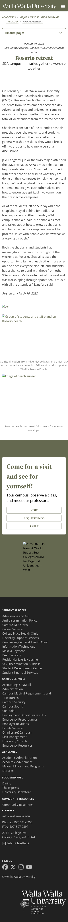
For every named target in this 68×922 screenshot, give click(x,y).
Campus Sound (12, 706)
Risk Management (14, 737)
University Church (14, 741)
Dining (6, 783)
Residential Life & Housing (20, 660)
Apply (34, 526)
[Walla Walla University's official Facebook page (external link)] (6, 867)
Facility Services (13, 728)
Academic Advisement (17, 762)
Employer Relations (15, 724)
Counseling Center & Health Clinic (25, 642)
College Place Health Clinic (20, 633)
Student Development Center (22, 668)
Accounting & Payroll (16, 685)
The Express (10, 788)
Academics (9, 17)
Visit (34, 510)
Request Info (34, 518)
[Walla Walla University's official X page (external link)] (14, 867)
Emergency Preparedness (20, 719)
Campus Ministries (15, 625)
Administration (12, 689)
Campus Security (13, 702)
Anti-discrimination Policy (19, 620)
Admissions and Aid (15, 616)
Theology (12, 21)
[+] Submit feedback (15, 843)
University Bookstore (16, 792)
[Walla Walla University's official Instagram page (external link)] (22, 867)
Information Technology (18, 647)
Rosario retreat (32, 21)
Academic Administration (19, 758)
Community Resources (17, 805)
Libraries (8, 771)
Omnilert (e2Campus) (17, 732)
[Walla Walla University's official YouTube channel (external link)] (30, 867)
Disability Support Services (20, 638)
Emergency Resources (17, 746)
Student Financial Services (20, 673)
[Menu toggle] (62, 6)
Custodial (8, 711)
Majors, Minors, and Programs (39, 17)
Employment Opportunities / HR (24, 715)
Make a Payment (13, 651)
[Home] (29, 6)
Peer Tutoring (11, 655)
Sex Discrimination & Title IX (21, 664)
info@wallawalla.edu (16, 816)
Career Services (13, 629)
